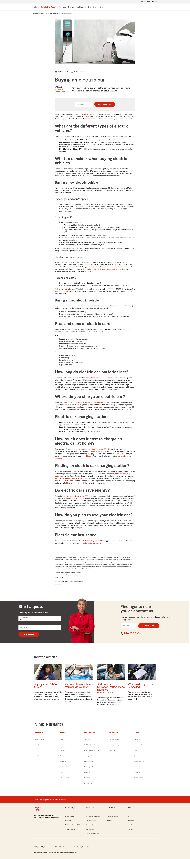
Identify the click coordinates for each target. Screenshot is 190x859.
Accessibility (80, 843)
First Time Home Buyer (92, 750)
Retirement (63, 772)
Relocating (87, 778)
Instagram (131, 820)
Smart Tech (113, 750)
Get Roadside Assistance (93, 816)
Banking (37, 745)
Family (37, 750)
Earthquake (137, 739)
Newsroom (68, 820)
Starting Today (114, 756)
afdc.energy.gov (71, 483)
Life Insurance (64, 767)
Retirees (109, 820)
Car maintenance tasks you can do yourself (79, 685)
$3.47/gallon (88, 456)
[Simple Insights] (48, 8)
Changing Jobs (89, 761)
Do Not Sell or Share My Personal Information (81, 846)
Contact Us (68, 812)
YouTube (130, 829)
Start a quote (29, 634)
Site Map (89, 843)
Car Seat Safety (114, 739)
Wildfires (137, 772)
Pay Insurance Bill (91, 820)
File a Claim (89, 812)
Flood (135, 750)
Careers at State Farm (113, 812)
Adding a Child (89, 756)
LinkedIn (130, 824)
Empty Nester (88, 783)
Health (62, 756)
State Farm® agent (90, 541)
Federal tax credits (62, 289)
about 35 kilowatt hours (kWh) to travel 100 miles (92, 449)
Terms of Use (69, 843)
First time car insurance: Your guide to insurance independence (111, 688)
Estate (62, 745)
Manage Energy (114, 745)
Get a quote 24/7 (104, 104)
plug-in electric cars (87, 114)
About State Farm (70, 816)
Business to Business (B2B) (72, 824)
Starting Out (88, 739)
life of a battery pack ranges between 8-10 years (104, 269)
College (62, 739)
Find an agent (148, 626)
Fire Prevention (139, 745)
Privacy (48, 843)
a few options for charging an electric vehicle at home (83, 402)
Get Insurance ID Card (92, 833)
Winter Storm (138, 778)
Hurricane (137, 756)
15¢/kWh (93, 451)
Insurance (63, 761)
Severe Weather (139, 761)
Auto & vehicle (39, 739)
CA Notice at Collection (59, 846)
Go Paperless (90, 829)
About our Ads (38, 843)
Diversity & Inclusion (112, 816)
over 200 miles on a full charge (98, 378)
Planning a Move (89, 767)
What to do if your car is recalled (141, 685)
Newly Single (88, 772)
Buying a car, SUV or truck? (46, 685)
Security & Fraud (57, 843)
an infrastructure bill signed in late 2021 (69, 478)
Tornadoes (137, 767)
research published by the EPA (76, 496)
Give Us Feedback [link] (70, 829)
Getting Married (89, 745)
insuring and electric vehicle (92, 543)
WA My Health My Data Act (41, 846)
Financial (63, 750)
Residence (38, 756)
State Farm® (60, 91)
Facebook (130, 812)
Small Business (64, 778)
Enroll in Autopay (91, 824)
